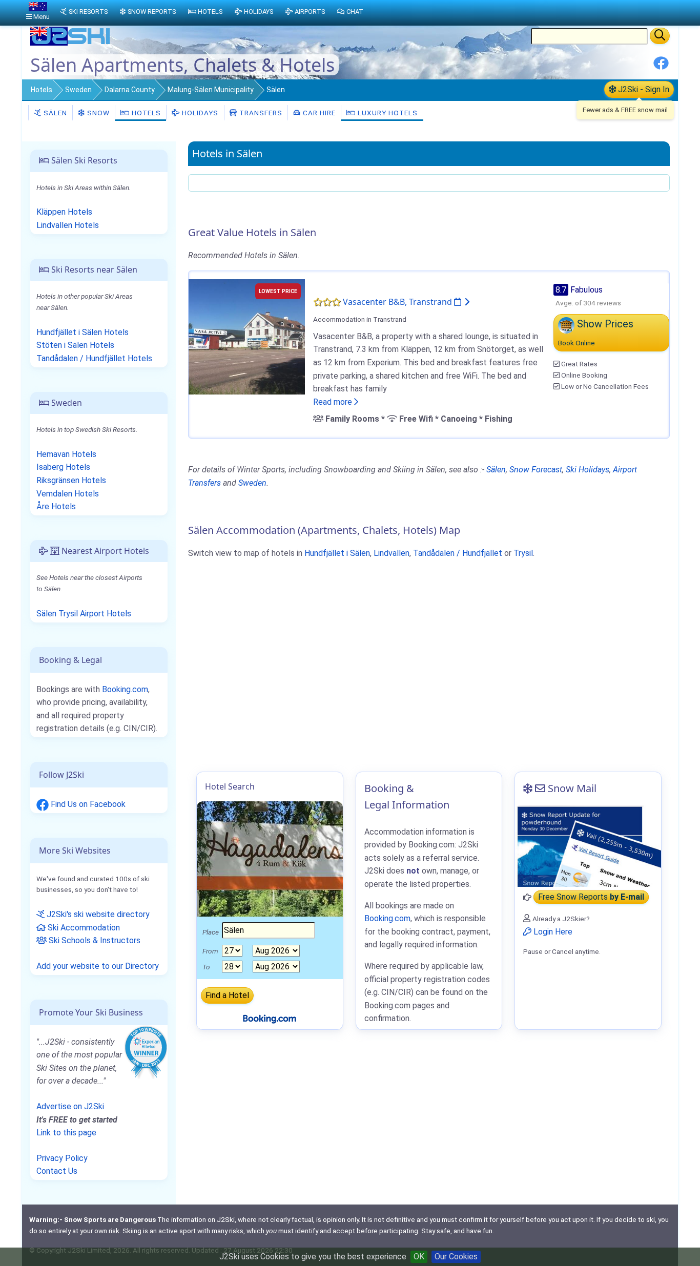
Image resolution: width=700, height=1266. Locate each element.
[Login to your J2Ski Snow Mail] (588, 846)
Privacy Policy (62, 1158)
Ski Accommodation (83, 927)
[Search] (660, 36)
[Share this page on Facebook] (661, 67)
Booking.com (125, 689)
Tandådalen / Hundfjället (457, 553)
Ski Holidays (587, 469)
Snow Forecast (535, 469)
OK (419, 1256)
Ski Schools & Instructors (93, 940)
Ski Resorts (88, 11)
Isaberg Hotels (63, 467)
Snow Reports (152, 11)
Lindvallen (391, 553)
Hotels (41, 90)
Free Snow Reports (591, 897)
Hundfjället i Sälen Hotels (82, 332)
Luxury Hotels (387, 113)
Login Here (551, 932)
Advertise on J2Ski (70, 1106)
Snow (97, 113)
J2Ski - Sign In (642, 89)
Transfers (259, 113)
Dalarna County (130, 90)
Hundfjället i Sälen (337, 553)
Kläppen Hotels (64, 212)
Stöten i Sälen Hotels (75, 345)
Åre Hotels (56, 506)
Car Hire (318, 113)
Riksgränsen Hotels (71, 480)
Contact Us (56, 1171)
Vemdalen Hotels (67, 494)
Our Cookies (456, 1256)
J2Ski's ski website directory (97, 914)
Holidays (199, 113)
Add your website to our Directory (97, 966)
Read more (333, 402)
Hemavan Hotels (66, 454)
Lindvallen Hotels (67, 225)
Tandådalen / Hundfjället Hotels (94, 358)
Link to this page (66, 1132)
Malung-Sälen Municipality (211, 90)
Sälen (54, 113)
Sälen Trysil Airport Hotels (83, 613)
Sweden (78, 90)
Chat (354, 11)
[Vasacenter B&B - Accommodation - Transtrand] (247, 336)
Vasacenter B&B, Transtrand (398, 301)
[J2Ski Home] (71, 43)
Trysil (523, 553)
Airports (310, 11)
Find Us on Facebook (87, 804)
